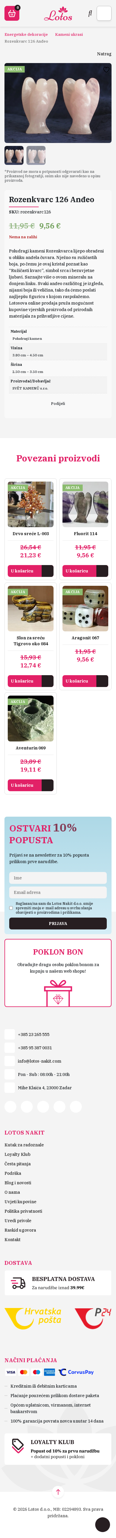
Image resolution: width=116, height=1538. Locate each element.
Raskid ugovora (20, 1230)
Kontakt (12, 1239)
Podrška (12, 1173)
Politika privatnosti (23, 1211)
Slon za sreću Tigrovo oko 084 (30, 640)
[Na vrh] (58, 1492)
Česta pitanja (17, 1164)
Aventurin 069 (31, 748)
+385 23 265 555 (33, 1034)
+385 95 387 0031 (35, 1047)
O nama (12, 1192)
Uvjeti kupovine (20, 1201)
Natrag (104, 54)
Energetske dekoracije (26, 34)
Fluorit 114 (85, 533)
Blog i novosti (17, 1182)
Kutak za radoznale (24, 1145)
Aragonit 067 (85, 638)
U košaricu (22, 571)
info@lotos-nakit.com (39, 1061)
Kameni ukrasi (69, 34)
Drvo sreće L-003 (30, 533)
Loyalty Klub (17, 1154)
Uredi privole (17, 1220)
